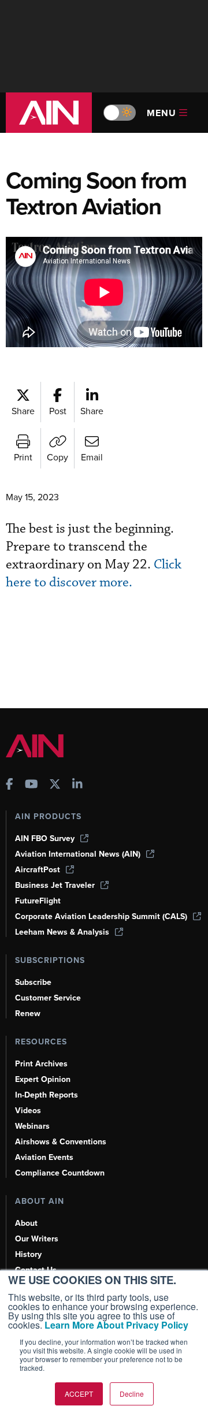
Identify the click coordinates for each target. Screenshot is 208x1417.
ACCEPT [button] (79, 1394)
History (28, 1254)
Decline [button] (132, 1394)
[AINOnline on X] (55, 785)
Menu (161, 113)
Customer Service (48, 998)
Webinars (32, 1126)
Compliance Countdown (60, 1173)
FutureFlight (38, 901)
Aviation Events (44, 1157)
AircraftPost (37, 870)
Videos (28, 1110)
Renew (27, 1013)
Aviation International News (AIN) (77, 854)
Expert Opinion (42, 1079)
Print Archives (41, 1064)
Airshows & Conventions (60, 1142)
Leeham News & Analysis (62, 932)
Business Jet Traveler (55, 885)
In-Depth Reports (46, 1095)
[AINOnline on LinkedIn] (77, 785)
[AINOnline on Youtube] (31, 785)
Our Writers (36, 1239)
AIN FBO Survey (45, 838)
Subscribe (33, 982)
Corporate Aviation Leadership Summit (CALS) (101, 916)
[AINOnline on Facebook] (9, 785)
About (26, 1223)
